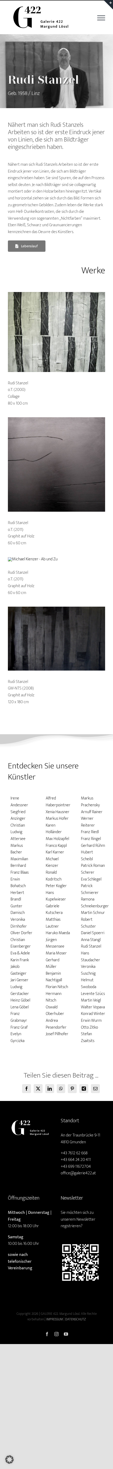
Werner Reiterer (88, 822)
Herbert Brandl (17, 896)
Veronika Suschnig (88, 970)
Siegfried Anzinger (18, 815)
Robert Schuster (88, 923)
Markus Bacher (17, 849)
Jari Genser (19, 980)
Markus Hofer (57, 818)
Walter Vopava (93, 1007)
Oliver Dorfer (21, 933)
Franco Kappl (56, 845)
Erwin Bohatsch (18, 883)
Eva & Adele (20, 953)
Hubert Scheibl (87, 856)
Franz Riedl (90, 832)
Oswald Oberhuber (55, 1011)
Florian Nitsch (57, 986)
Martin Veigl (91, 1000)
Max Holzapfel (57, 838)
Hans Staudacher (90, 957)
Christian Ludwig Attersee (18, 832)
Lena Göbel (20, 1007)
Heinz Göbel (20, 1000)
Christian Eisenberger (21, 943)
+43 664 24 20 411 (76, 1159)
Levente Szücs (93, 993)
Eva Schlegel (91, 879)
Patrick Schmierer (90, 889)
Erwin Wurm (91, 1020)
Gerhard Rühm (93, 845)
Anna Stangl (91, 939)
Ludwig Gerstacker (20, 990)
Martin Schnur (93, 912)
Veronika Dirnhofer (19, 923)
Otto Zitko (89, 1027)
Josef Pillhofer (57, 1034)
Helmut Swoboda (88, 983)
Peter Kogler (56, 885)
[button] (9, 1459)
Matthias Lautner (53, 923)
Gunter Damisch (18, 910)
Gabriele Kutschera (54, 910)
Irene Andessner (19, 802)
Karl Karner (55, 852)
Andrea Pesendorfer (56, 1024)
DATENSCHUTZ (75, 1319)
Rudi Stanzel (91, 946)
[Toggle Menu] (101, 18)
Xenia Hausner (57, 812)
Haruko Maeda (58, 933)
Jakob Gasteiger (19, 970)
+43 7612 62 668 (74, 1153)
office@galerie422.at (78, 1173)
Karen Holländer (54, 829)
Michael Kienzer (52, 862)
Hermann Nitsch (53, 997)
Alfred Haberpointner (58, 802)
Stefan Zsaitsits (87, 1037)
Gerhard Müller (52, 963)
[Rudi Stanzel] (56, 294)
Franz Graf (19, 1027)
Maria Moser (56, 953)
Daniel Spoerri (92, 933)
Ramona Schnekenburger (95, 903)
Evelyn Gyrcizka (17, 1037)
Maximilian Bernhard (19, 862)
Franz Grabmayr (19, 1017)
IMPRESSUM (54, 1319)
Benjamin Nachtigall (54, 977)
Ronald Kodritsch (53, 876)
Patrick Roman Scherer (93, 869)
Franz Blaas (20, 872)
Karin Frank (20, 960)
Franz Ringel (91, 838)
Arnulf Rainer (91, 812)
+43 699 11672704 (76, 1166)
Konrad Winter (93, 1013)
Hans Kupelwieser (56, 896)
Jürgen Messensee (55, 943)
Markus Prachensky (90, 802)
